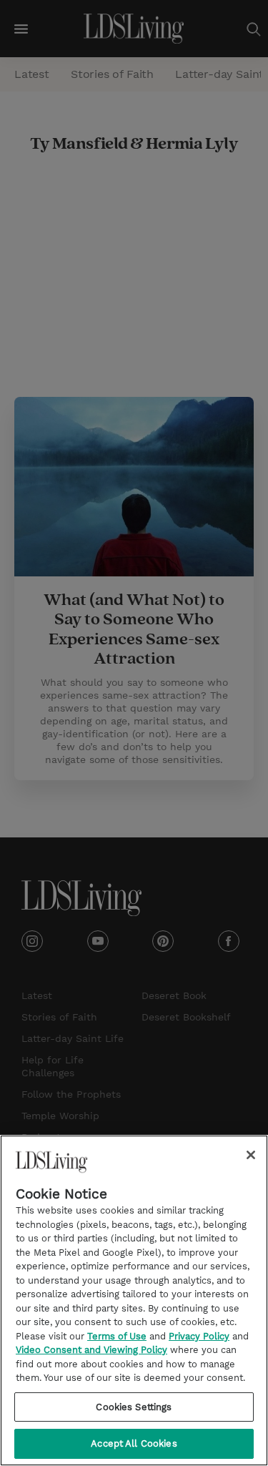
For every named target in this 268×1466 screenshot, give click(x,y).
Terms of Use (117, 1336)
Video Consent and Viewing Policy (91, 1349)
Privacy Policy (199, 1336)
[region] (134, 1300)
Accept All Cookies (134, 1443)
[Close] (251, 1155)
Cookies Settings (134, 1407)
